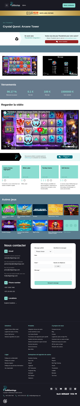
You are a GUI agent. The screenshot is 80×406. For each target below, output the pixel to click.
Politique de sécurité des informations (14, 365)
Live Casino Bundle (33, 334)
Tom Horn (54, 375)
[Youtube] (61, 389)
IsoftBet (54, 370)
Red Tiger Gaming (56, 363)
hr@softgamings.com (11, 276)
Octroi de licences (32, 346)
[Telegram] (75, 389)
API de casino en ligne (57, 344)
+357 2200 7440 (9, 287)
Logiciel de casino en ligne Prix (59, 336)
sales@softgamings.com (12, 258)
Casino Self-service (9, 334)
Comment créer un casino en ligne (60, 339)
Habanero (30, 378)
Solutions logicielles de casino (12, 336)
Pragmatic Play (32, 370)
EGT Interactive (32, 368)
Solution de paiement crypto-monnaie (37, 341)
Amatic (53, 365)
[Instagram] (70, 389)
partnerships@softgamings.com (14, 264)
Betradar (54, 373)
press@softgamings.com (12, 270)
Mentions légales (9, 363)
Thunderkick (9, 22)
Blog (53, 331)
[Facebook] (51, 389)
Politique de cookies (10, 360)
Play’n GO (30, 360)
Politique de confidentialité (11, 358)
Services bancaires (33, 344)
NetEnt (53, 358)
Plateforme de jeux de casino (59, 341)
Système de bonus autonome (35, 339)
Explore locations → (10, 303)
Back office (31, 349)
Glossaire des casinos (57, 346)
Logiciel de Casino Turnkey (11, 331)
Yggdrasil (30, 365)
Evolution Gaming (32, 358)
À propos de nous (56, 329)
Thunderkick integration (32, 38)
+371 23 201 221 (9, 291)
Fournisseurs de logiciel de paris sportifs (38, 336)
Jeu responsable (9, 368)
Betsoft (30, 363)
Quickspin (30, 373)
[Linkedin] (65, 389)
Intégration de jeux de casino (35, 329)
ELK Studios (31, 375)
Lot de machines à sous (34, 331)
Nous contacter (69, 5)
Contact (54, 334)
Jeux (4, 22)
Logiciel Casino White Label (11, 329)
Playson (54, 360)
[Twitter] (56, 389)
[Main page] (16, 4)
